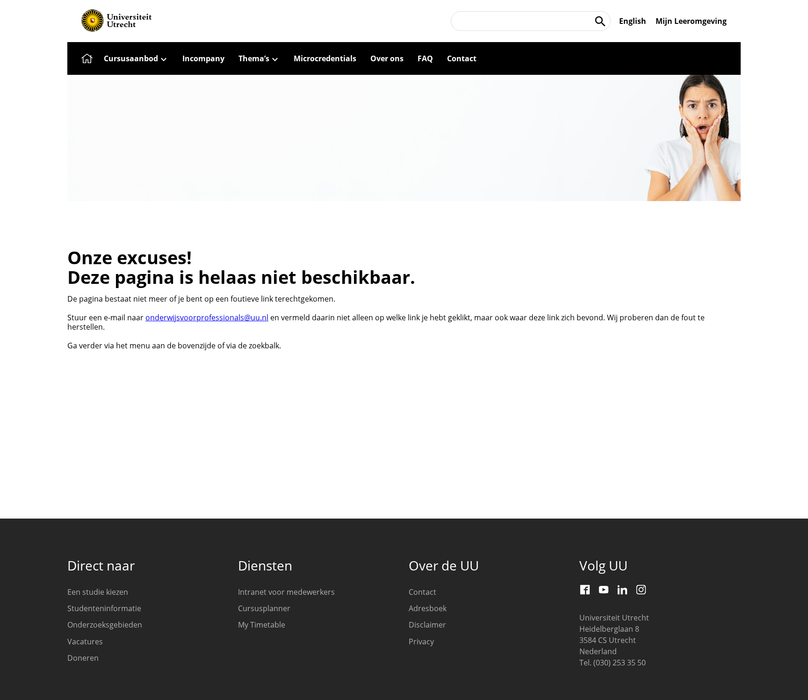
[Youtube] (603, 589)
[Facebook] (585, 589)
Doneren (83, 658)
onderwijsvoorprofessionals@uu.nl (206, 317)
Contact (422, 592)
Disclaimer (427, 625)
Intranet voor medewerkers (286, 592)
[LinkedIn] (622, 589)
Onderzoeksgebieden (104, 625)
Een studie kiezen (97, 592)
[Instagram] (641, 589)
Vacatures (85, 641)
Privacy (421, 641)
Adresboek (428, 608)
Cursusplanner (264, 608)
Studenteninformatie (104, 608)
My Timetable (261, 625)
